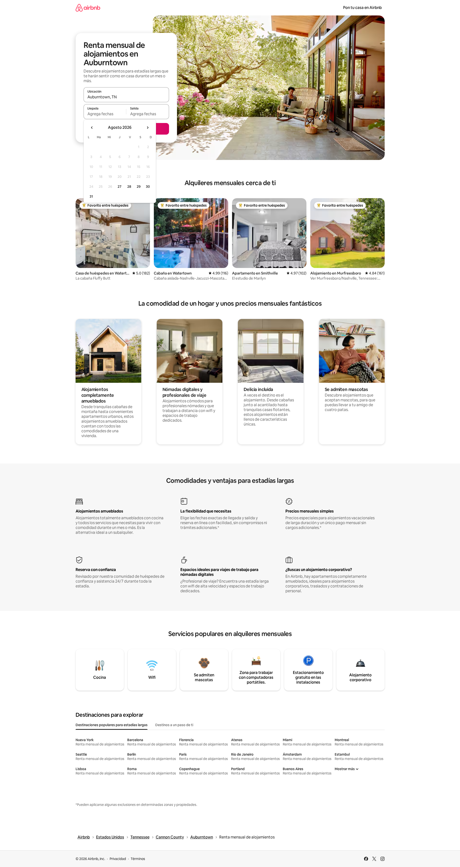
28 (129, 186)
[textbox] (104, 114)
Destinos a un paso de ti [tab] (174, 725)
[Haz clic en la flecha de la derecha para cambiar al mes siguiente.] (147, 127)
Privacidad (118, 859)
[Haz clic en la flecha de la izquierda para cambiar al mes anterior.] (92, 127)
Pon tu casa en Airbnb (362, 7)
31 (91, 196)
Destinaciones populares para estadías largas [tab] (112, 725)
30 (148, 186)
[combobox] (126, 97)
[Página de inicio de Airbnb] (88, 7)
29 (139, 186)
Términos (138, 859)
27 (119, 186)
